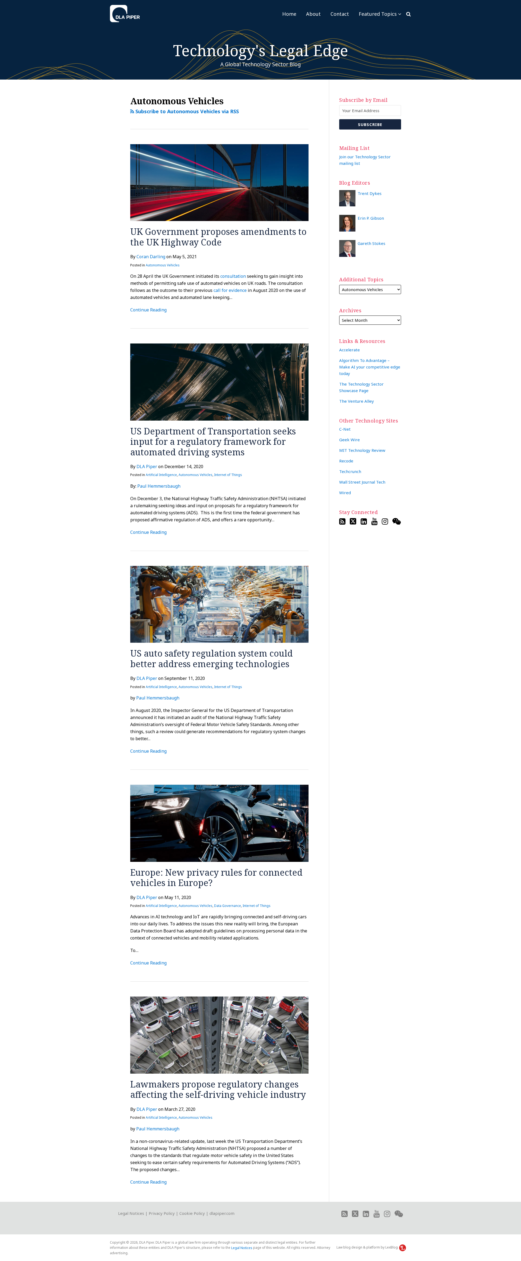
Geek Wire (349, 439)
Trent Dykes (370, 193)
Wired (345, 492)
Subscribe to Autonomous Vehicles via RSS (186, 111)
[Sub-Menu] (399, 14)
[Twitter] (353, 521)
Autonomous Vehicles (163, 265)
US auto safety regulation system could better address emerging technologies (211, 658)
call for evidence (230, 290)
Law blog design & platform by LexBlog (367, 1247)
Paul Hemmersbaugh (158, 486)
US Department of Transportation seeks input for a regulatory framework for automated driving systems (213, 441)
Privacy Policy (162, 1213)
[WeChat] (396, 521)
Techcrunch (350, 471)
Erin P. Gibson (371, 218)
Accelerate (349, 349)
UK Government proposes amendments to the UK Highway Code (218, 237)
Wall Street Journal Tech (362, 482)
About (313, 14)
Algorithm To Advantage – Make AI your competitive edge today (369, 367)
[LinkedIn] (364, 521)
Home (289, 14)
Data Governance (227, 905)
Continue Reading (148, 309)
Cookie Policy (192, 1213)
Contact (340, 14)
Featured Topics (378, 14)
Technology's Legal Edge (260, 50)
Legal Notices (131, 1213)
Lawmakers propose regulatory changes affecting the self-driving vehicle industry (218, 1089)
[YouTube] (374, 521)
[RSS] (342, 521)
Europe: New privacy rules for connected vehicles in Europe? (216, 877)
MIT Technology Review (362, 450)
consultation (233, 276)
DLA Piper (146, 466)
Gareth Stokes (371, 243)
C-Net (345, 429)
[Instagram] (385, 521)
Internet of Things (228, 474)
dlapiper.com (221, 1213)
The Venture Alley (356, 401)
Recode (346, 461)
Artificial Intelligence (161, 474)
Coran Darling (150, 257)
